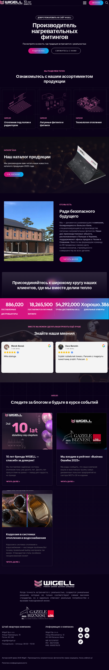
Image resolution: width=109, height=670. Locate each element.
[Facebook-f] (80, 629)
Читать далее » (13, 481)
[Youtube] (80, 635)
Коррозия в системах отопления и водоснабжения (26, 536)
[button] (84, 3)
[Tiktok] (80, 641)
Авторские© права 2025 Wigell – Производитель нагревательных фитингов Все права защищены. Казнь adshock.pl (47, 658)
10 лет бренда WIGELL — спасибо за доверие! (22, 458)
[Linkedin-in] (87, 635)
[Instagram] (87, 629)
